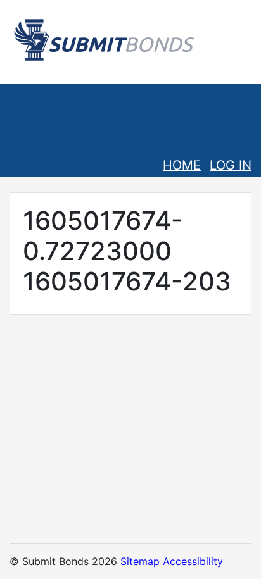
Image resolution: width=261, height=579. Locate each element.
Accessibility (193, 561)
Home (182, 165)
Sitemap (140, 561)
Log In (230, 165)
